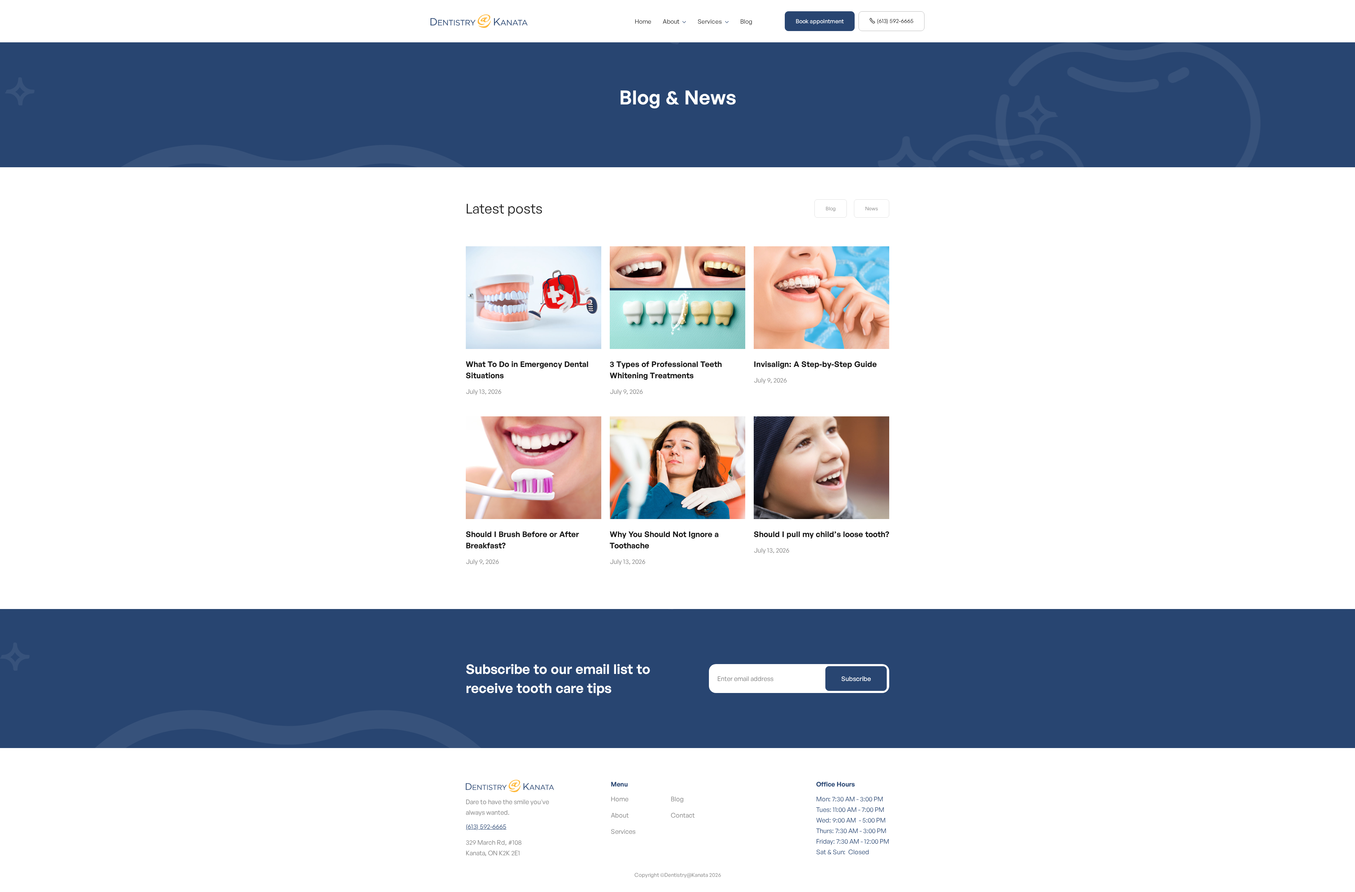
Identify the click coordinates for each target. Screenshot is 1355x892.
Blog (746, 21)
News (871, 208)
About (620, 815)
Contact (683, 815)
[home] (479, 21)
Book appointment (820, 21)
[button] (674, 21)
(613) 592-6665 (891, 20)
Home (643, 21)
